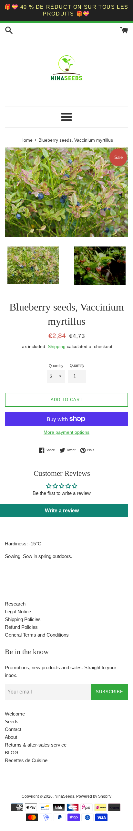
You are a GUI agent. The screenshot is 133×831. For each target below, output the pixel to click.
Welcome (15, 713)
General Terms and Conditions (37, 635)
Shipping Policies (23, 619)
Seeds (11, 721)
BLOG (11, 752)
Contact (13, 729)
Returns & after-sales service (35, 745)
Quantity (56, 366)
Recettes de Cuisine (26, 760)
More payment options (66, 432)
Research (15, 604)
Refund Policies (21, 627)
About (11, 737)
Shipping (57, 346)
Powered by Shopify (93, 796)
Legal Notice (18, 611)
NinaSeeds (64, 796)
